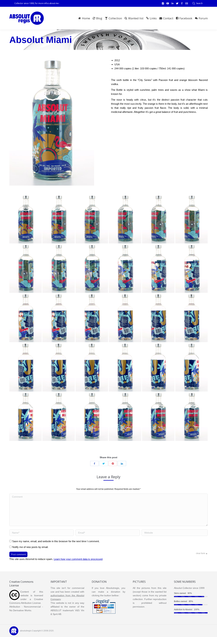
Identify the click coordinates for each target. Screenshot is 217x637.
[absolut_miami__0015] (125, 318)
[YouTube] (168, 3)
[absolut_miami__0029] (58, 219)
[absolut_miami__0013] (191, 318)
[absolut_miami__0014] (158, 318)
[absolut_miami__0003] (125, 416)
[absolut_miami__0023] (58, 268)
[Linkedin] (172, 3)
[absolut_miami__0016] (92, 318)
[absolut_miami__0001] (191, 416)
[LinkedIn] (122, 463)
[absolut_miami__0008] (158, 367)
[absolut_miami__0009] (125, 367)
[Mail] (187, 3)
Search (199, 3)
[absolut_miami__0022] (92, 268)
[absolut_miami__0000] (25, 219)
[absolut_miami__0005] (58, 416)
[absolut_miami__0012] (25, 367)
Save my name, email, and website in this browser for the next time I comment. (56, 541)
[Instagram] (163, 3)
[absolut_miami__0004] (92, 416)
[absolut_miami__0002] (158, 416)
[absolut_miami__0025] (191, 219)
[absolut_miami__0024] (25, 268)
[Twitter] (177, 3)
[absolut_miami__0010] (92, 367)
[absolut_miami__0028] (92, 219)
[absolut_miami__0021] (125, 268)
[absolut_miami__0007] (191, 367)
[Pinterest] (112, 463)
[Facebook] (182, 3)
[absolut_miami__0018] (25, 318)
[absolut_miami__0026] (158, 219)
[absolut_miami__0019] (191, 268)
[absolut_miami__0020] (158, 268)
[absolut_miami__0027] (125, 219)
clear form (200, 553)
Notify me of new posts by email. (30, 547)
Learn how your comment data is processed (78, 559)
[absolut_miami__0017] (58, 318)
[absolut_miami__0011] (58, 367)
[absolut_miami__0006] (25, 416)
